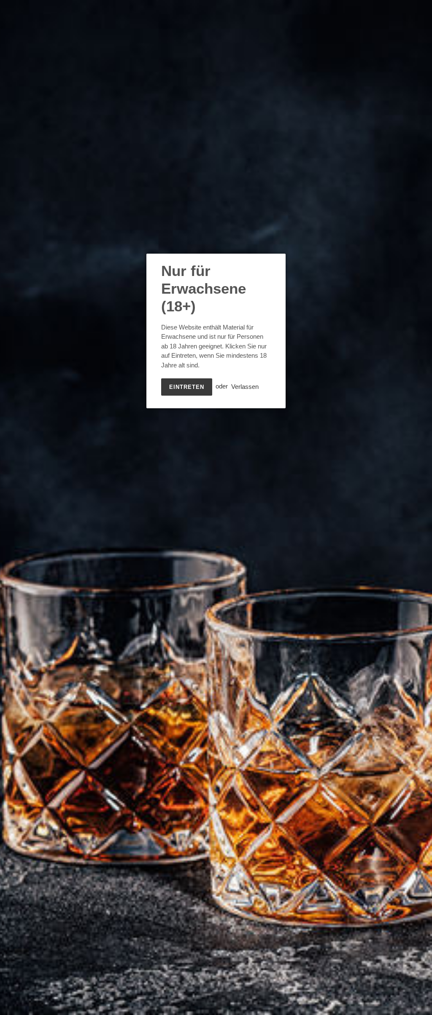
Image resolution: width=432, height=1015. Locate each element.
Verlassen (245, 386)
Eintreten (186, 387)
